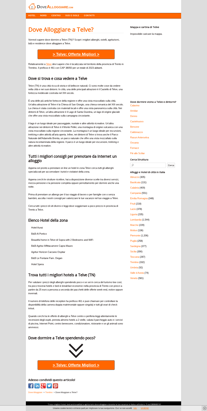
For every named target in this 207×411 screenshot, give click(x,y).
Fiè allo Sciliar (137, 153)
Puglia (133, 240)
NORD (43, 15)
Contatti (89, 15)
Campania (135, 193)
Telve (49, 64)
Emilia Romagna (139, 198)
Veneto (133, 278)
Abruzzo (134, 177)
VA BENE (145, 408)
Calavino (134, 105)
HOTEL (32, 15)
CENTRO (56, 15)
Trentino (134, 262)
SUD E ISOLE (72, 15)
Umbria (134, 267)
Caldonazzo (136, 132)
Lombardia (135, 219)
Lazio (133, 209)
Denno (133, 116)
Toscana (134, 256)
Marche (134, 225)
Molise (133, 230)
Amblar (134, 110)
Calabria (134, 187)
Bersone (134, 126)
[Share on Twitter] (49, 385)
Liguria (133, 214)
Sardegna (135, 246)
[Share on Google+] (43, 385)
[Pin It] (55, 385)
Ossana (134, 142)
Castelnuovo (136, 121)
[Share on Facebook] (30, 385)
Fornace (134, 148)
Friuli (132, 203)
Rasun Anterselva (139, 137)
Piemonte (135, 235)
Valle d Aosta (137, 272)
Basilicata (135, 182)
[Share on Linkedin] (37, 385)
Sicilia (133, 251)
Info (135, 408)
